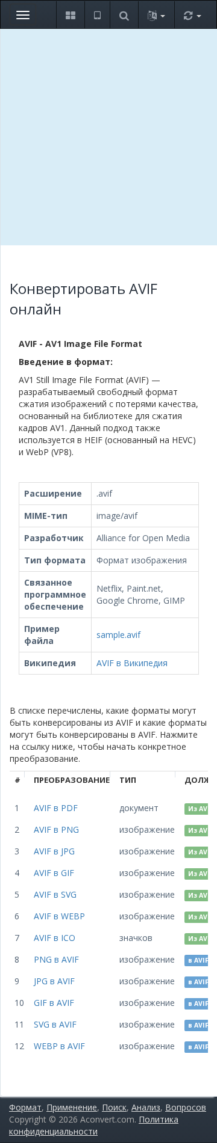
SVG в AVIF (55, 1024)
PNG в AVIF (56, 959)
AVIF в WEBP (59, 916)
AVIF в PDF (56, 808)
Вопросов (185, 1107)
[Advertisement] (108, 137)
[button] (70, 14)
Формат (25, 1107)
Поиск (114, 1107)
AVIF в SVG (55, 894)
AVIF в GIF (54, 872)
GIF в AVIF (54, 1002)
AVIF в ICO (54, 937)
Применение (71, 1107)
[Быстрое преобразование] (192, 14)
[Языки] (156, 14)
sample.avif (118, 634)
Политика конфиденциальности (93, 1125)
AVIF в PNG (56, 829)
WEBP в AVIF (59, 1046)
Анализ (145, 1107)
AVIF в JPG (54, 851)
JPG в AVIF (54, 981)
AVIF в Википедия (132, 663)
